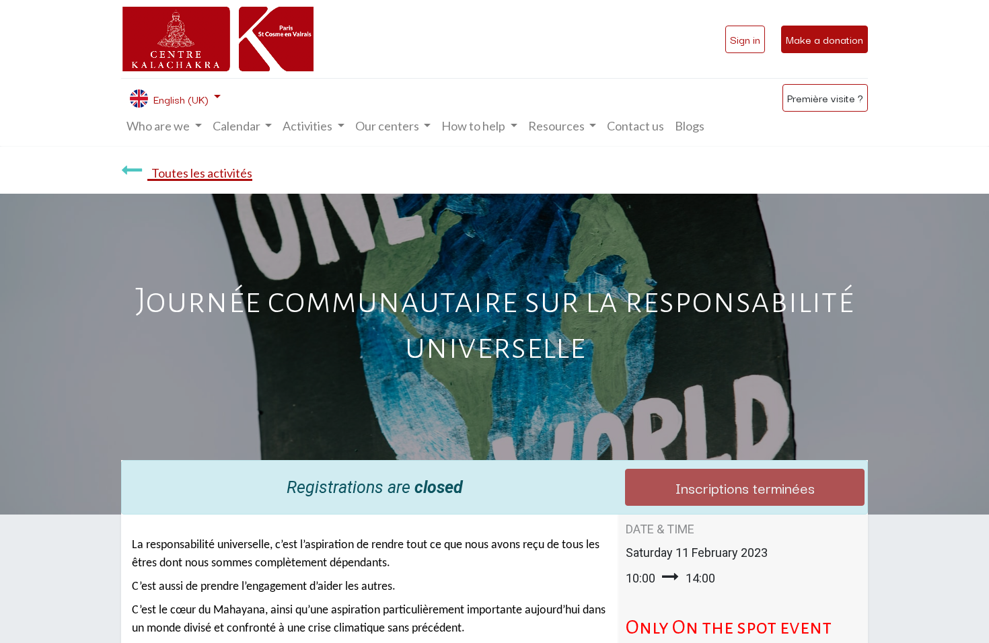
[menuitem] (635, 126)
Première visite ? (825, 97)
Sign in (745, 39)
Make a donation (824, 39)
